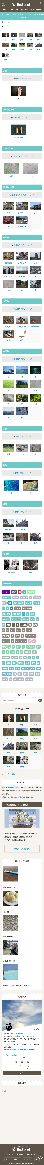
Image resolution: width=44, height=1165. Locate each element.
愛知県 (14, 592)
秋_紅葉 (24, 625)
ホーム (3, 9)
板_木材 (29, 603)
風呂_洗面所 (18, 603)
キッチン (5, 592)
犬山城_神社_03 (9, 961)
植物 (35, 404)
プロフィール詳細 (11, 1055)
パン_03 (6, 912)
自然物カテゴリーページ (23, 359)
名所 (32, 619)
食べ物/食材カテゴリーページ (23, 117)
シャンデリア (31, 636)
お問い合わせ (36, 9)
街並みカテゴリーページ (23, 245)
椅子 (22, 340)
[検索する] (40, 700)
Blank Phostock (13, 787)
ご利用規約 (19, 797)
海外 (30, 572)
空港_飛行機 (7, 674)
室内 (35, 625)
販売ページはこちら (22, 848)
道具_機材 (6, 614)
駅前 (38, 668)
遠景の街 (22, 276)
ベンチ (29, 630)
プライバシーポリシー (13, 1159)
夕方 (8, 625)
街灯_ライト (18, 679)
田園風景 (5, 657)
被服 (8, 340)
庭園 (8, 663)
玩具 (4, 603)
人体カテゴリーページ (23, 78)
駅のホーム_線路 (28, 668)
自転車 (4, 668)
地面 (11, 176)
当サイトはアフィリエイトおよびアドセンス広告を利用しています (22, 16)
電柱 (37, 674)
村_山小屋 (30, 646)
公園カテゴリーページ (23, 436)
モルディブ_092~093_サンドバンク (16, 985)
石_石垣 (14, 657)
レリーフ (5, 641)
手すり (36, 603)
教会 (32, 614)
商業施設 (5, 619)
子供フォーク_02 (9, 887)
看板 (20, 674)
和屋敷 (27, 652)
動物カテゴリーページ (23, 473)
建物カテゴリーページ (23, 511)
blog (37, 1159)
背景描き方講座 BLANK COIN (20, 1050)
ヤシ (18, 646)
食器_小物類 (27, 608)
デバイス (24, 597)
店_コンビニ (16, 619)
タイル (30, 176)
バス (11, 668)
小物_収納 (16, 614)
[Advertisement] (22, 1118)
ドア (12, 630)
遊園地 (20, 663)
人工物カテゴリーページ (23, 309)
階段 (31, 674)
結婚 (27, 663)
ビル (25, 674)
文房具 (17, 608)
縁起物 (15, 597)
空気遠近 (30, 592)
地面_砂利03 (8, 936)
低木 (38, 646)
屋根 (35, 543)
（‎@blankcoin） (19, 1033)
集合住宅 (5, 636)
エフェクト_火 (21, 641)
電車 (17, 668)
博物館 (25, 619)
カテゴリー (13, 9)
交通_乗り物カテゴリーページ (23, 195)
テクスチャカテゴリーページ (22, 156)
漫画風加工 (6, 597)
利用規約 (24, 9)
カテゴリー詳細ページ (12, 774)
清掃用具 (37, 597)
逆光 (33, 663)
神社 (34, 652)
